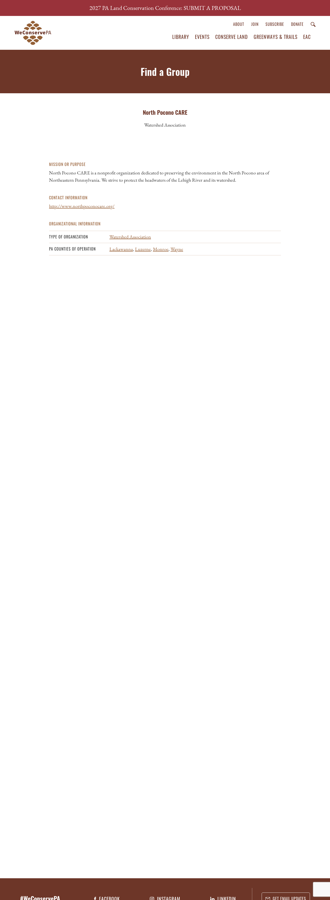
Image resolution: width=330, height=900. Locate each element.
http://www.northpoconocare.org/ (82, 206)
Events (202, 36)
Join (254, 24)
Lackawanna (121, 249)
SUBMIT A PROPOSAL (212, 8)
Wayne (177, 249)
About (238, 24)
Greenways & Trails (275, 36)
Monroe (160, 249)
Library (180, 36)
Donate (297, 24)
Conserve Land (231, 36)
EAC (307, 36)
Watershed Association (130, 237)
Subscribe (274, 24)
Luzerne (143, 249)
